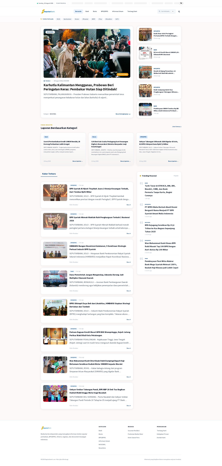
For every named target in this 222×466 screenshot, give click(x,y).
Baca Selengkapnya (122, 114)
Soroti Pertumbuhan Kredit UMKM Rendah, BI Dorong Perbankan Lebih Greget (62, 142)
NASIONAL (50, 32)
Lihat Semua (176, 127)
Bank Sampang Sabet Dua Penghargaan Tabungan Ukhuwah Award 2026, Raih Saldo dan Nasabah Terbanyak (166, 93)
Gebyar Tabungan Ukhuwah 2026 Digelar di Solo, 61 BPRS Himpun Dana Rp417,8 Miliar (158, 142)
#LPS (117, 19)
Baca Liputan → (78, 161)
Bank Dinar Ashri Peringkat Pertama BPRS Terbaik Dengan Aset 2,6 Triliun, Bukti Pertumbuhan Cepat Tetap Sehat (166, 37)
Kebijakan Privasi (163, 434)
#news (77, 19)
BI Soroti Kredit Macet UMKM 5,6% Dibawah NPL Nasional (166, 53)
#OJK (58, 19)
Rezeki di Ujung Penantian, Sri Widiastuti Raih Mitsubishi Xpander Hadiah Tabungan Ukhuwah (165, 74)
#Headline (109, 19)
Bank (87, 11)
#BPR (93, 19)
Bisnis (95, 11)
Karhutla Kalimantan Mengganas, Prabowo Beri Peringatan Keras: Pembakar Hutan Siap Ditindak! (80, 87)
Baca (128, 205)
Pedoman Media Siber (135, 434)
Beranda (78, 11)
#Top (100, 19)
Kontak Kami (161, 437)
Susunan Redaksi (134, 431)
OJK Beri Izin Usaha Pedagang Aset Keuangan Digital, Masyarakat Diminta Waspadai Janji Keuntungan (109, 144)
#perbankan (67, 19)
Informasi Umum (117, 11)
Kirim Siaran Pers (134, 437)
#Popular (85, 19)
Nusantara (102, 448)
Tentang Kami (132, 11)
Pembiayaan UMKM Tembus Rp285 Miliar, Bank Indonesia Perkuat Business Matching (166, 110)
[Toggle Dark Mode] (179, 11)
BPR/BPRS (104, 11)
